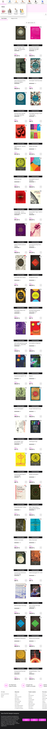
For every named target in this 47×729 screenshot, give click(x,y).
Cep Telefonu (31, 708)
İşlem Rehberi (17, 699)
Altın (29, 693)
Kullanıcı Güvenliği (18, 701)
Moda (3, 6)
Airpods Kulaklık (31, 699)
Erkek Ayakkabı (31, 705)
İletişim (2, 696)
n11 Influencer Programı (19, 708)
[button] (20, 596)
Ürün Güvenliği (17, 702)
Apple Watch (31, 702)
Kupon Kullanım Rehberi (19, 705)
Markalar (2, 695)
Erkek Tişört (31, 707)
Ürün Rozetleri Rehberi (19, 707)
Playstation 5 (31, 701)
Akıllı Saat (30, 698)
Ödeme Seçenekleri (18, 696)
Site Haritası (17, 704)
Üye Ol (16, 693)
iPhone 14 (30, 696)
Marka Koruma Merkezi (5, 693)
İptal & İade (17, 698)
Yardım (16, 695)
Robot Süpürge (31, 695)
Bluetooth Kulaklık (32, 704)
